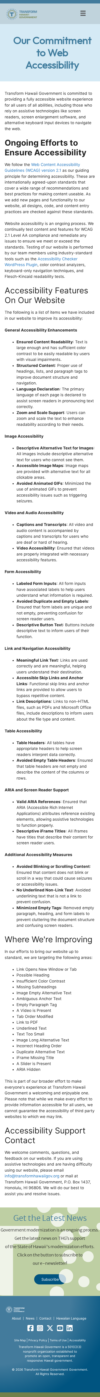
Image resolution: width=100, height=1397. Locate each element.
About (16, 1318)
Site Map (20, 1340)
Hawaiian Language (71, 1318)
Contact (45, 1318)
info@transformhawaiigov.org (32, 1176)
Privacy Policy (37, 1340)
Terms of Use (58, 1340)
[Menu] (83, 13)
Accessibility (77, 1340)
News (30, 1318)
